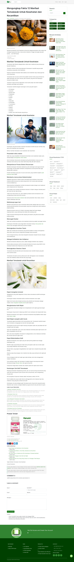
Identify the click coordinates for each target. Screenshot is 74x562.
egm (61, 199)
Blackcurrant (53, 167)
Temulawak (12, 58)
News (60, 1)
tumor (51, 197)
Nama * (8, 487)
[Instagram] (59, 555)
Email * (8, 492)
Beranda (10, 546)
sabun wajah (13, 316)
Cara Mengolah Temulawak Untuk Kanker (16, 398)
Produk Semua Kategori (43, 546)
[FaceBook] (54, 555)
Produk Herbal (42, 548)
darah (64, 199)
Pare (51, 169)
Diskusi (59, 28)
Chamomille (52, 165)
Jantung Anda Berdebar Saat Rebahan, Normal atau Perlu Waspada (60, 118)
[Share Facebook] (8, 443)
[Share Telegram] (15, 443)
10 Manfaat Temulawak (12, 403)
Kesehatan (12, 18)
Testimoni (60, 25)
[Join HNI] (16, 532)
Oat (51, 161)
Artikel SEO (26, 552)
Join (62, 1)
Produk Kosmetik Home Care (44, 553)
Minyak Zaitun (19, 363)
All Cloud (51, 176)
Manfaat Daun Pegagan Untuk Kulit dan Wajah (18, 455)
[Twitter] (56, 555)
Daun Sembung (60, 167)
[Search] (64, 13)
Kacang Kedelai (60, 165)
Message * (9, 497)
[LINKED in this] (17, 443)
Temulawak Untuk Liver (12, 394)
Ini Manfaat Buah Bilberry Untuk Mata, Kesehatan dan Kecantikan (22, 450)
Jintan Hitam (57, 161)
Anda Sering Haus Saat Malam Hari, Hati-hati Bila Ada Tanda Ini (60, 132)
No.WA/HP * (29, 487)
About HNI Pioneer (12, 548)
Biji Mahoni (57, 169)
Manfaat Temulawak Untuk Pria (14, 389)
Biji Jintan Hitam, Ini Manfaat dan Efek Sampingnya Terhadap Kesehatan (24, 453)
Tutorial (51, 23)
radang (61, 188)
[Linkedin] (61, 555)
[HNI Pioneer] (9, 2)
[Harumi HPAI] (26, 425)
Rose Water (52, 174)
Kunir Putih (52, 163)
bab (50, 202)
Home (56, 1)
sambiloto (55, 197)
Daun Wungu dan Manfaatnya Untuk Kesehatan (18, 448)
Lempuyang (58, 172)
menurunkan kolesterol (19, 197)
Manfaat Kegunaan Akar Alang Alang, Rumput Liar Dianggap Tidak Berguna (24, 458)
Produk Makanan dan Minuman (44, 551)
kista (51, 188)
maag (54, 188)
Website (28, 492)
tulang (59, 197)
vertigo (57, 199)
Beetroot (52, 172)
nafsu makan (52, 199)
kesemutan (55, 202)
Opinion (51, 28)
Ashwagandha (60, 163)
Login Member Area (28, 548)
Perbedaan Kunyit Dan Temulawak (15, 408)
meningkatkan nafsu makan (20, 157)
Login (65, 1)
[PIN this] (12, 443)
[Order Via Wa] (71, 555)
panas (58, 188)
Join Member (26, 546)
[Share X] (10, 443)
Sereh (62, 169)
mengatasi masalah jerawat (19, 302)
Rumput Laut (59, 174)
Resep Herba (52, 25)
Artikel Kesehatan (27, 550)
